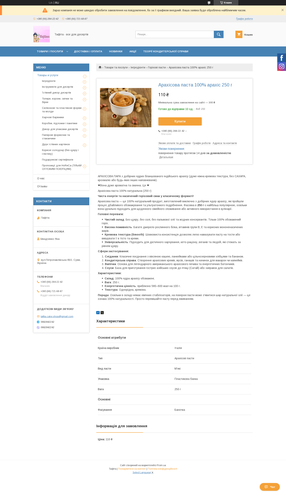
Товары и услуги (47, 75)
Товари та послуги (116, 67)
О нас (41, 178)
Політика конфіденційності (162, 468)
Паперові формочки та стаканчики (56, 136)
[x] (102, 313)
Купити (180, 121)
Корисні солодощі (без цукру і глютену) (60, 152)
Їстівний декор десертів (56, 92)
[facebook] (98, 313)
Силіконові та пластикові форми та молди (62, 109)
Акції (132, 51)
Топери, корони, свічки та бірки (57, 100)
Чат (272, 486)
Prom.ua (161, 465)
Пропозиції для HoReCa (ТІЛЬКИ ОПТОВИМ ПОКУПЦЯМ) (62, 167)
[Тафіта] (41, 41)
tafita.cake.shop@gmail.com (57, 316)
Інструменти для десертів (57, 86)
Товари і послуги (50, 51)
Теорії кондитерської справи (165, 51)
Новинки (115, 51)
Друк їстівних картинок (56, 144)
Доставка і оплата (88, 51)
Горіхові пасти (157, 67)
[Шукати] (219, 34)
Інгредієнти (138, 67)
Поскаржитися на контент (132, 468)
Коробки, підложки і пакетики (59, 123)
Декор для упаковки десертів (60, 129)
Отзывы (42, 186)
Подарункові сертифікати (57, 159)
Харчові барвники (53, 117)
